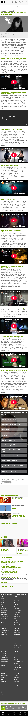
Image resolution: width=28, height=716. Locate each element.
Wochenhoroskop (4, 657)
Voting (15, 669)
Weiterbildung (17, 691)
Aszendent (3, 665)
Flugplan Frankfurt (18, 645)
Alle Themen (17, 624)
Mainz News (16, 604)
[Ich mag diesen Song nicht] (25, 707)
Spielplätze (3, 677)
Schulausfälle (17, 647)
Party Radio (3, 612)
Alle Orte (16, 622)
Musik (2, 6)
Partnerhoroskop (4, 663)
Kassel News (17, 606)
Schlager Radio (4, 610)
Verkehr (16, 628)
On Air (16, 651)
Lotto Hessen (4, 689)
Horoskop (4, 651)
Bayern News (17, 616)
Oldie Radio (3, 608)
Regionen (3, 628)
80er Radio (3, 600)
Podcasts (16, 663)
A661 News (16, 640)
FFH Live (3, 599)
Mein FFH (26, 1)
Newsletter (16, 677)
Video (20, 714)
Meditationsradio (4, 618)
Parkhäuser (16, 644)
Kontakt (16, 679)
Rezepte (2, 679)
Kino (8, 479)
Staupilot (16, 1)
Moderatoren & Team (18, 661)
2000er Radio (4, 604)
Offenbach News (17, 610)
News (15, 596)
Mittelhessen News (5, 634)
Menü (25, 714)
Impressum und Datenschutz (7, 703)
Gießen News (17, 612)
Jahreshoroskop (4, 661)
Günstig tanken (17, 642)
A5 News (16, 638)
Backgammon (4, 694)
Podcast (14, 714)
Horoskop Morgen (5, 655)
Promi (3, 479)
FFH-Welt (16, 673)
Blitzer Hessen (17, 632)
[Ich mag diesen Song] (19, 707)
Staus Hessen (17, 630)
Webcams (16, 659)
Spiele (2, 691)
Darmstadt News (18, 608)
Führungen (16, 685)
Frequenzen (16, 681)
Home (3, 714)
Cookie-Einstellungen (20, 703)
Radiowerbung (17, 689)
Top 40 (2, 620)
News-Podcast (17, 665)
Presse (15, 687)
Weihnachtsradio (4, 616)
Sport (15, 618)
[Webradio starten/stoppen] (22, 707)
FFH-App (16, 675)
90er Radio (3, 602)
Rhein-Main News (5, 636)
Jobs (15, 683)
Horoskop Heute (4, 653)
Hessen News (17, 599)
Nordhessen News (5, 630)
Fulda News (16, 614)
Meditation (3, 681)
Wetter (19, 1)
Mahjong (3, 692)
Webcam (23, 1)
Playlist (13, 1)
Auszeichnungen (6, 482)
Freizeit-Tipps (4, 685)
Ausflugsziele (4, 683)
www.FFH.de (10, 594)
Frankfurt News (17, 600)
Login (15, 692)
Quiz (2, 696)
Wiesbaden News (18, 602)
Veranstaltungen (4, 675)
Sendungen (16, 653)
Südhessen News (4, 638)
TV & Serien (20, 479)
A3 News (16, 636)
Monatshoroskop (4, 659)
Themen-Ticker (6, 557)
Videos (4, 537)
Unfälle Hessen (17, 634)
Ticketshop (3, 687)
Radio (2, 596)
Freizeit (3, 673)
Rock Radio (3, 606)
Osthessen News (4, 632)
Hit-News (7, 6)
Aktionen (16, 655)
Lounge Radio (4, 614)
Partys (2, 698)
